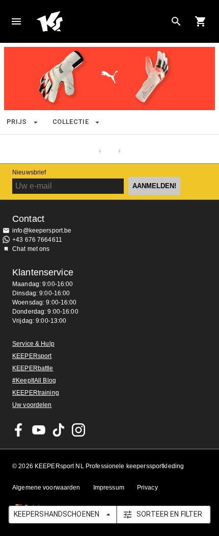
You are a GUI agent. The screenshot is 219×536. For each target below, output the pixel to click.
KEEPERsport (31, 356)
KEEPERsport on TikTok (58, 430)
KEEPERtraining (35, 392)
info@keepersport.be (42, 230)
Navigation (16, 21)
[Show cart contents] (200, 21)
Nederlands (137, 18)
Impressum (108, 487)
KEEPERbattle (32, 368)
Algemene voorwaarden (46, 487)
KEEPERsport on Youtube (38, 430)
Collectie (70, 121)
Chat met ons (31, 248)
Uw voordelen (32, 405)
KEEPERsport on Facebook (18, 430)
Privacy (147, 487)
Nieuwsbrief (29, 172)
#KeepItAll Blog (34, 380)
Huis (75, 21)
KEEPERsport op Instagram (78, 430)
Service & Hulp (33, 343)
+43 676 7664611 (37, 239)
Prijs (17, 121)
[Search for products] (176, 21)
